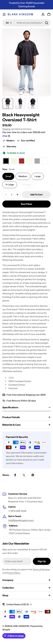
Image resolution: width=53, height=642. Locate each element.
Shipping (6, 129)
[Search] (46, 23)
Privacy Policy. (13, 572)
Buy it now (26, 204)
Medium (23, 176)
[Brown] (21, 161)
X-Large (9, 184)
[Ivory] (29, 161)
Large (38, 176)
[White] (45, 161)
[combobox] (26, 22)
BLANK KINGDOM (19, 626)
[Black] (6, 161)
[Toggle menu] (4, 14)
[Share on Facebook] (15, 475)
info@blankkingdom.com (21, 520)
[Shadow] (37, 161)
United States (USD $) (17, 604)
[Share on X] (24, 475)
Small (8, 176)
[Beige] (13, 161)
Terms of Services (41, 569)
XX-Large (27, 185)
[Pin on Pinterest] (32, 475)
